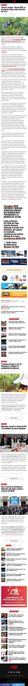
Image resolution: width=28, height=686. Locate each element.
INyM (3, 302)
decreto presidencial (6, 301)
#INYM (15, 206)
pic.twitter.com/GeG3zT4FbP (14, 238)
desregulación (15, 301)
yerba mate (7, 302)
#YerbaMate (8, 206)
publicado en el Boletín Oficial (9, 66)
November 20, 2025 (11, 246)
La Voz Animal (20, 675)
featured (22, 301)
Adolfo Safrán (15, 300)
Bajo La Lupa (15, 675)
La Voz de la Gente (8, 675)
